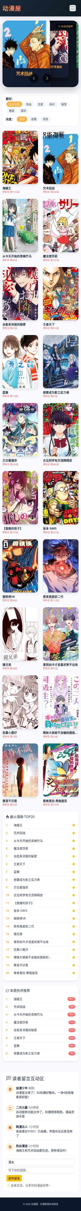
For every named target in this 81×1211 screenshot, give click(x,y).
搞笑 (64, 104)
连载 (34, 119)
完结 (45, 119)
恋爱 (40, 104)
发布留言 (14, 1178)
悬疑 (11, 111)
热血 (29, 104)
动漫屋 (11, 8)
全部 (22, 119)
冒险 (23, 111)
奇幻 (52, 104)
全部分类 (14, 104)
